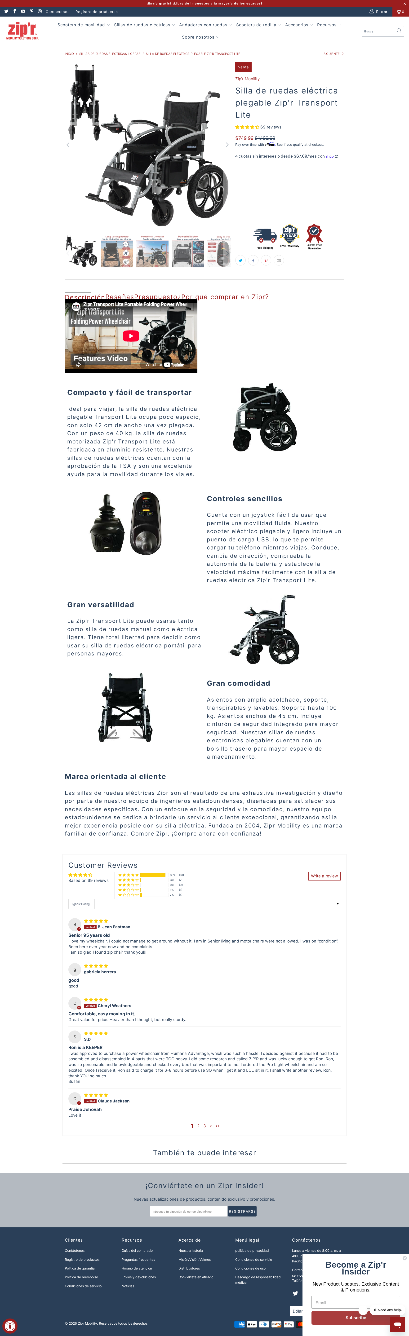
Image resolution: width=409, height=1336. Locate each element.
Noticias (128, 1286)
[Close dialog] (404, 1258)
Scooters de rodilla (257, 24)
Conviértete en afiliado (195, 1277)
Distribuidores (189, 1268)
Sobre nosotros (199, 37)
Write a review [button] (324, 876)
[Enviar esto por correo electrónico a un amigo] (279, 260)
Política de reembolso (81, 1277)
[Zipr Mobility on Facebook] (14, 11)
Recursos (327, 24)
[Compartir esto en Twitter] (240, 260)
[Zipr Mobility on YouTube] (22, 11)
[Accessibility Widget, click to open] (10, 1326)
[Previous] (68, 145)
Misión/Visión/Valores (194, 1259)
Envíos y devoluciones (139, 1277)
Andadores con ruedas (204, 24)
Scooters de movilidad (82, 24)
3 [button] (204, 1126)
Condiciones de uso (250, 1268)
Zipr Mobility (87, 1323)
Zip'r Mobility (247, 78)
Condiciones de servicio (83, 1286)
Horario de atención (137, 1268)
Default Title (249, 179)
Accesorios (297, 24)
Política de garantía (80, 1268)
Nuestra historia (190, 1250)
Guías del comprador (138, 1250)
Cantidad (242, 194)
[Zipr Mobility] (22, 31)
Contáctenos (58, 11)
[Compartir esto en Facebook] (253, 260)
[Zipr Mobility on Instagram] (39, 11)
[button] (247, 127)
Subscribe (356, 1317)
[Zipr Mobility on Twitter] (6, 11)
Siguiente (332, 54)
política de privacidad (252, 1250)
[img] (96, 921)
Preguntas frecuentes (138, 1259)
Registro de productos (97, 11)
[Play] (148, 145)
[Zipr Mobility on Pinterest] (31, 11)
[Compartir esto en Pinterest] (266, 260)
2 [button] (198, 1126)
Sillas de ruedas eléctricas (143, 24)
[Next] (227, 145)
